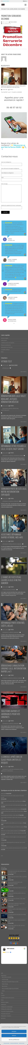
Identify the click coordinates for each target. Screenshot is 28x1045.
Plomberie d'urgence (7, 678)
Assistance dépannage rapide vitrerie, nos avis (11, 809)
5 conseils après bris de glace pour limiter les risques (11, 760)
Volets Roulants (5, 410)
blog (2, 993)
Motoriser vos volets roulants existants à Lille (10, 830)
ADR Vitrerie (3, 975)
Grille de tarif (4, 340)
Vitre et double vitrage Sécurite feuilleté (10, 988)
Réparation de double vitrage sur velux (10, 981)
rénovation (15, 408)
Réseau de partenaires (6, 345)
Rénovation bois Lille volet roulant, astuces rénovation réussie (13, 399)
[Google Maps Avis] (23, 1)
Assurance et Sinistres (7, 769)
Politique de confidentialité (14, 1043)
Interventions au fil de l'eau (6, 347)
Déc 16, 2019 (5, 22)
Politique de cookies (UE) (6, 1009)
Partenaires (3, 1004)
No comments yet (6, 23)
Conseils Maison (6, 589)
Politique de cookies (6, 1043)
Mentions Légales (21, 1043)
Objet (2, 177)
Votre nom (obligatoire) (6, 162)
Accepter (14, 1031)
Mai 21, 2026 (5, 541)
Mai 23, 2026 (5, 405)
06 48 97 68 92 (6, 1)
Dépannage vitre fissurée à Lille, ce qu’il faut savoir (11, 801)
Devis (2, 351)
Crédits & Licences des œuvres (7, 342)
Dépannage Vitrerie (18, 455)
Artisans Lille (5, 368)
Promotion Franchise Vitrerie (7, 1011)
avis (2, 855)
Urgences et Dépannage (7, 770)
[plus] (26, 1)
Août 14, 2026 (5, 365)
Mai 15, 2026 (5, 720)
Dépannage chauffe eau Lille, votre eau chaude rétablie (12, 833)
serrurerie (16, 501)
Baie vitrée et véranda (6, 977)
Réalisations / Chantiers (6, 1016)
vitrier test (6, 361)
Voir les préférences (14, 1039)
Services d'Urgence (16, 544)
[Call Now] (3, 890)
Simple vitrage (5, 984)
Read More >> (24, 371)
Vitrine (3, 990)
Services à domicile (17, 678)
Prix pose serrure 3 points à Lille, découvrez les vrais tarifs (13, 848)
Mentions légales (4, 338)
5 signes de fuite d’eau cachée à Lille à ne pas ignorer (11, 580)
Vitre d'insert (4, 986)
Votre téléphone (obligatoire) (7, 173)
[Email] (24, 1)
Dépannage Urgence (7, 408)
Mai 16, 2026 (5, 675)
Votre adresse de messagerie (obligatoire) (10, 168)
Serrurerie (3, 1018)
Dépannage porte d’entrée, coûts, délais (9, 815)
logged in (10, 92)
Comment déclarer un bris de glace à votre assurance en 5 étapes (13, 837)
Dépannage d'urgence (7, 455)
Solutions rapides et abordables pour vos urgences (10, 714)
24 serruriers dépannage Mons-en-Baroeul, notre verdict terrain (13, 843)
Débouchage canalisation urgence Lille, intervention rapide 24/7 (13, 669)
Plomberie (13, 589)
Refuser (14, 1035)
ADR (2, 973)
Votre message (4, 183)
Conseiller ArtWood (5, 349)
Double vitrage (5, 979)
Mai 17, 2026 (5, 629)
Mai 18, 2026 (5, 587)
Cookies (3, 995)
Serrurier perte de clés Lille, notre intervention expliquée (14, 492)
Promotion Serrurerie (5, 1013)
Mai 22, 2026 (5, 498)
